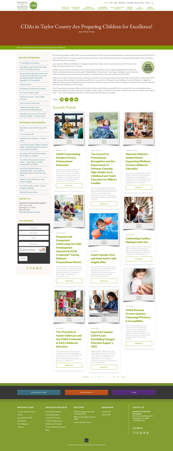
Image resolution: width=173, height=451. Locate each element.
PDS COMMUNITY (86, 392)
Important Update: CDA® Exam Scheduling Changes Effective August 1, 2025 (103, 339)
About (115, 3)
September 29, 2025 (131, 150)
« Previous (85, 377)
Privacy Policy (71, 445)
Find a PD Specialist (52, 415)
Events (19, 415)
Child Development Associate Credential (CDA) (84, 413)
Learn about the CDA (24, 418)
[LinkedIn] (71, 99)
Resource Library (139, 3)
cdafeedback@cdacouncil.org (29, 212)
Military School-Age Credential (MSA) (84, 418)
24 (118, 377)
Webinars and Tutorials (54, 424)
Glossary (20, 427)
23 (114, 377)
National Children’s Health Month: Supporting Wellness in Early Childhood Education (138, 161)
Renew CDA (106, 412)
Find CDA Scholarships (54, 412)
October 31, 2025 (96, 150)
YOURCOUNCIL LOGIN (38, 392)
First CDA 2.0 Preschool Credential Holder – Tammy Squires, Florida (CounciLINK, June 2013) (32, 162)
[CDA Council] (27, 5)
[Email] (76, 99)
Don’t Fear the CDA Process (30, 103)
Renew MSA (106, 415)
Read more (69, 185)
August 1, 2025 (130, 235)
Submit (23, 258)
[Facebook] (61, 99)
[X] (66, 99)
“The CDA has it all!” (27, 134)
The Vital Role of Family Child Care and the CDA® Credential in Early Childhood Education (69, 339)
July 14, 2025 (129, 306)
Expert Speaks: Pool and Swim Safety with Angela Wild (104, 258)
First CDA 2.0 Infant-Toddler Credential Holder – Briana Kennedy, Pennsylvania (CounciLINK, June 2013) (34, 147)
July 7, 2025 (59, 328)
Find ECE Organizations (54, 421)
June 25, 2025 (95, 328)
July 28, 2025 (94, 251)
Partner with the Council (82, 422)
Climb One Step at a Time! (29, 192)
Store (111, 3)
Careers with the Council (26, 412)
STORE (134, 392)
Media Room (122, 3)
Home (18, 47)
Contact (147, 3)
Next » (124, 377)
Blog (47, 430)
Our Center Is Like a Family (29, 93)
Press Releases (22, 424)
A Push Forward (25, 84)
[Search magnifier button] (152, 3)
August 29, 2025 (60, 233)
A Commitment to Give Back (29, 63)
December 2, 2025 (61, 150)
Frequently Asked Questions (56, 427)
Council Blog (130, 3)
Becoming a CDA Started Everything (32, 88)
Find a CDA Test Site (53, 418)
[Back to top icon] (86, 440)
